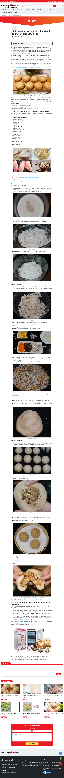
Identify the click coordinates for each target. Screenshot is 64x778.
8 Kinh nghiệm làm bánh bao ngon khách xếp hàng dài (53, 696)
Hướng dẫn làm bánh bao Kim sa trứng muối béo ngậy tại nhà (29, 67)
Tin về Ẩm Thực (9, 15)
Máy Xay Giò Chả (51, 9)
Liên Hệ (61, 5)
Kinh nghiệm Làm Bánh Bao (17, 15)
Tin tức (16, 12)
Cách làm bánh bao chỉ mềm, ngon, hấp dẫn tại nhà (31, 714)
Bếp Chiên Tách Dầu (7, 12)
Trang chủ (4, 15)
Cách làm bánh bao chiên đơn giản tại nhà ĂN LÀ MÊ (31, 599)
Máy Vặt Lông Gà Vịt (30, 9)
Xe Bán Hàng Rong (41, 9)
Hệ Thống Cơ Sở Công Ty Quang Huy (55, 1)
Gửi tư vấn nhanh (32, 743)
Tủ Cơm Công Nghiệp (18, 9)
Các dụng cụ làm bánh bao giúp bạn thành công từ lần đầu (31, 696)
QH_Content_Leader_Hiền (20, 38)
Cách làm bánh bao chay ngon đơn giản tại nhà (28, 177)
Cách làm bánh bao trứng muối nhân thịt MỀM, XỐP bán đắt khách (53, 714)
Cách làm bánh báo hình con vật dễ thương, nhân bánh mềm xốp (10, 696)
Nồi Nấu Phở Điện (6, 9)
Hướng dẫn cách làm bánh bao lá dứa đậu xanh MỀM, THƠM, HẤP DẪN (9, 714)
